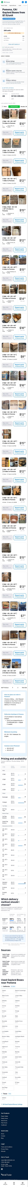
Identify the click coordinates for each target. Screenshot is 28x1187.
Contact (3, 1136)
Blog (2, 1138)
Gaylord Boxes (12, 5)
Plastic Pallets (4, 1116)
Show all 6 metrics (14, 44)
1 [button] (12, 687)
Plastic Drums (4, 1118)
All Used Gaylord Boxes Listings (12, 1104)
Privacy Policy (4, 1149)
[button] (4, 688)
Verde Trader (4, 5)
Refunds (3, 1151)
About (2, 1133)
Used (20, 5)
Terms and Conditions (6, 1147)
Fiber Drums (4, 1122)
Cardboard (4, 1125)
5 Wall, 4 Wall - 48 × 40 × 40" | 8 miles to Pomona (9, 209)
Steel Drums (4, 1120)
